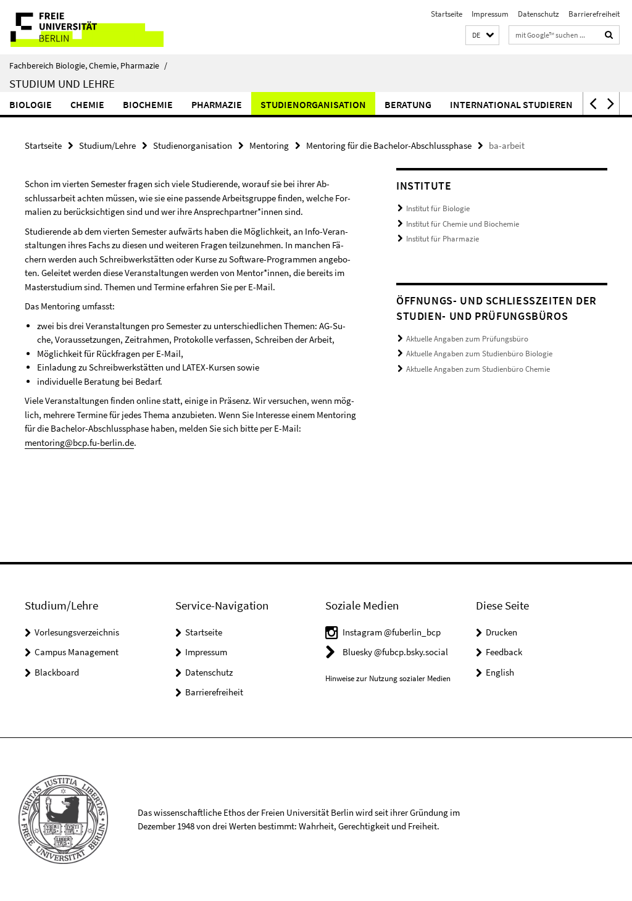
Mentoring (269, 145)
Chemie (87, 104)
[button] (482, 35)
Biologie (30, 104)
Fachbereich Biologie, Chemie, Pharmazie (88, 65)
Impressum (490, 14)
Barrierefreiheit (594, 14)
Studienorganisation (313, 104)
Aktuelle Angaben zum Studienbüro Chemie (478, 369)
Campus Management (76, 652)
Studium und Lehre (62, 83)
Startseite (446, 14)
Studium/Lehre (107, 145)
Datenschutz (538, 14)
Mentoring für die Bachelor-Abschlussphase (389, 145)
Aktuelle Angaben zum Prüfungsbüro (467, 338)
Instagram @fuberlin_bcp (392, 632)
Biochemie (148, 104)
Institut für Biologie (438, 208)
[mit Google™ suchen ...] (609, 35)
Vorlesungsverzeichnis (77, 632)
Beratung (408, 104)
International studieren (511, 104)
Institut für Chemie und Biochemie (462, 224)
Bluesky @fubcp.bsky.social (395, 652)
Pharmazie (216, 104)
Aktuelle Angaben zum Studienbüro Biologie (479, 353)
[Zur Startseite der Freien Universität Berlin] (82, 27)
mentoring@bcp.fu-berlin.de (79, 442)
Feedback (504, 652)
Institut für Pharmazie (442, 238)
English (500, 672)
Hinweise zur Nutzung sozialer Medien (388, 678)
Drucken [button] (501, 632)
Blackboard (57, 672)
